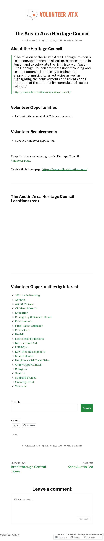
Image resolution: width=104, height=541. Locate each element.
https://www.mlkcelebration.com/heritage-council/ (42, 92)
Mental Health (24, 356)
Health (19, 334)
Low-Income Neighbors (30, 351)
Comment (83, 519)
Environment (23, 321)
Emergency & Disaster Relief (33, 317)
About (60, 534)
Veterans (21, 386)
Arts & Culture (74, 40)
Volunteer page (20, 160)
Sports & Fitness (25, 377)
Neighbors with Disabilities (32, 360)
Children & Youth (26, 308)
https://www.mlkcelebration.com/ (64, 169)
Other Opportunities (28, 364)
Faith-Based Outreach (29, 325)
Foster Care (22, 330)
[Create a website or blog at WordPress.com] (19, 535)
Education (21, 312)
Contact (71, 534)
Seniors (20, 373)
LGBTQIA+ (22, 347)
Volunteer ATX (32, 40)
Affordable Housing (27, 295)
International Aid (26, 343)
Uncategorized (24, 382)
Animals (20, 299)
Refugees (21, 369)
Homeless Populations (29, 338)
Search (15, 402)
